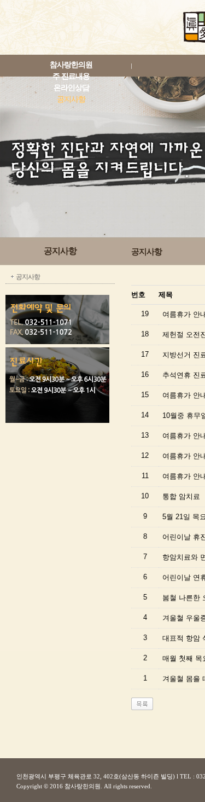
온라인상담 (71, 88)
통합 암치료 (181, 496)
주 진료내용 (71, 76)
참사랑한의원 (71, 65)
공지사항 (71, 99)
